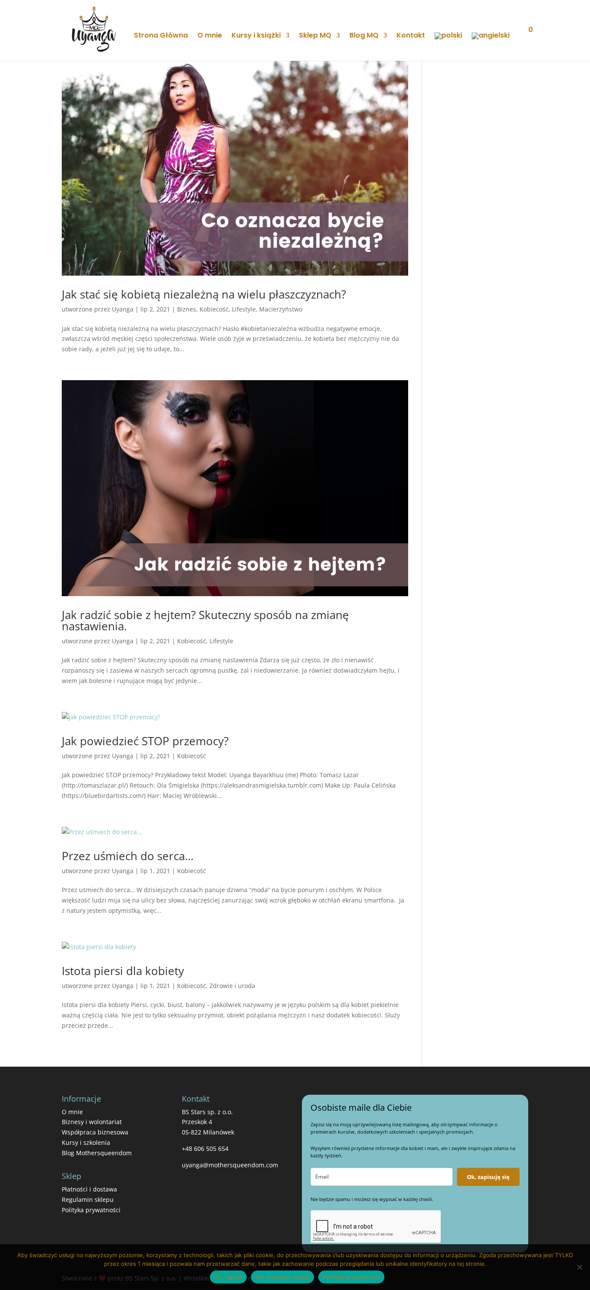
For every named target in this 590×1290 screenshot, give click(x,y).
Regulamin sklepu (88, 1199)
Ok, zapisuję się (488, 1177)
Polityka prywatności (91, 1210)
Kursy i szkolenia (86, 1142)
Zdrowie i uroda (232, 986)
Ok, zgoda (228, 1277)
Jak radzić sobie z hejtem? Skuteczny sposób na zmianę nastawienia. (205, 620)
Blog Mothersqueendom (97, 1153)
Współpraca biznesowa (95, 1132)
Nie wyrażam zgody (282, 1277)
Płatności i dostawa (89, 1189)
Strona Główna (161, 36)
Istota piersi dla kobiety (123, 971)
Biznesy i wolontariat (92, 1122)
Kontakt (411, 36)
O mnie (209, 36)
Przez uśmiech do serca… (127, 856)
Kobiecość (214, 309)
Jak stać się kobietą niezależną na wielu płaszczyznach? (204, 294)
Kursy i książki (256, 36)
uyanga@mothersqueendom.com (230, 1165)
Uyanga (122, 309)
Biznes (186, 309)
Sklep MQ (315, 36)
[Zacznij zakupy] (523, 41)
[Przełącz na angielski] (491, 46)
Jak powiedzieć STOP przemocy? (145, 741)
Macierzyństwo (280, 309)
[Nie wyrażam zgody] (579, 1267)
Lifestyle (244, 309)
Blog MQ (363, 36)
